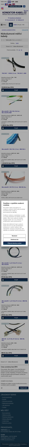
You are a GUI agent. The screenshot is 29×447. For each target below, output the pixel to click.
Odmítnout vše (14, 239)
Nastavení (14, 235)
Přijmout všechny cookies (14, 243)
